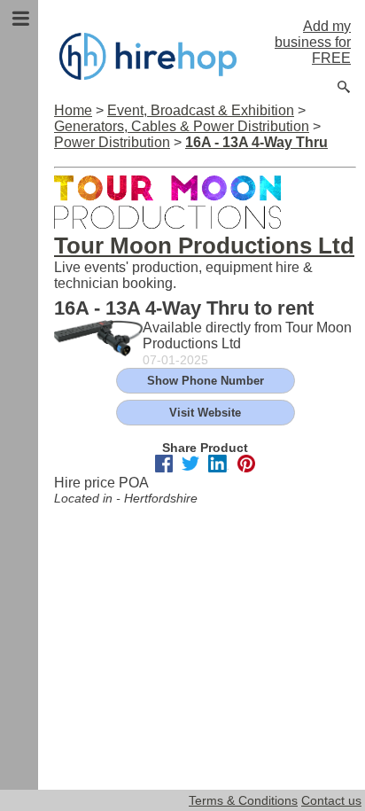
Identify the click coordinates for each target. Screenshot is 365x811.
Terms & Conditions (243, 800)
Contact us (331, 800)
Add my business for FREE (313, 42)
